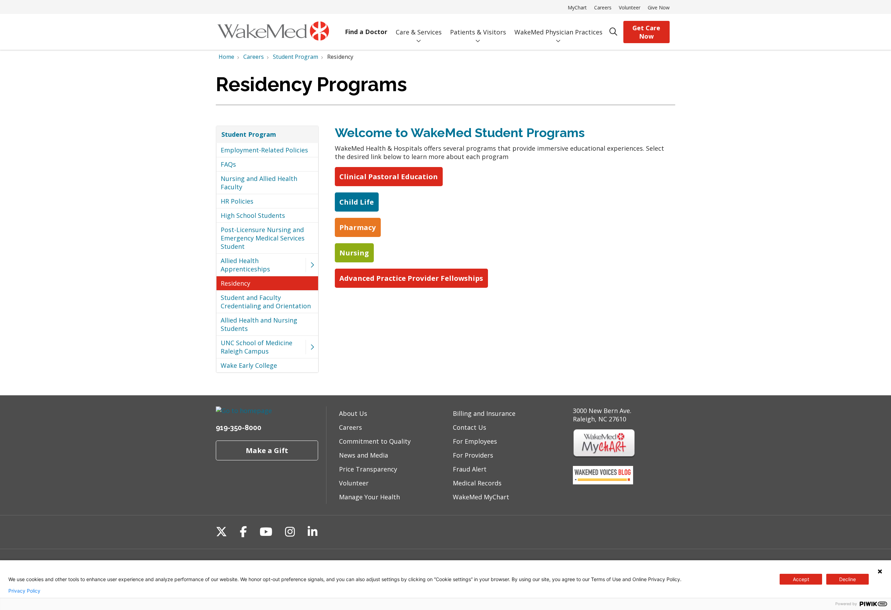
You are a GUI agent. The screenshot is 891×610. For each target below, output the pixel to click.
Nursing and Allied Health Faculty (259, 182)
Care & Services (419, 32)
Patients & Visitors (478, 32)
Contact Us (469, 427)
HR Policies (237, 201)
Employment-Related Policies (264, 150)
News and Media (363, 455)
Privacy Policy (24, 591)
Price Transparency (368, 469)
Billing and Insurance (484, 413)
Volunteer (629, 7)
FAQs (228, 164)
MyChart (577, 7)
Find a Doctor (366, 31)
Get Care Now (646, 32)
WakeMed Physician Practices (558, 32)
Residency (235, 283)
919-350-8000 (238, 427)
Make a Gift (267, 450)
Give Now (659, 7)
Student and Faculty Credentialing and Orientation (266, 301)
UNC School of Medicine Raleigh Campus (256, 347)
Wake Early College (249, 365)
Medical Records (477, 483)
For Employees (475, 441)
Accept (801, 579)
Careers (603, 7)
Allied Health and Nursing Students (259, 324)
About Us (353, 413)
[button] (312, 265)
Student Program (248, 134)
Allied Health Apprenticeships (245, 264)
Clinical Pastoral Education (388, 176)
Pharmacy (357, 227)
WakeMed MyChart (481, 497)
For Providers (473, 455)
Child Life (356, 202)
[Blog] (603, 482)
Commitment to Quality (375, 441)
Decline (847, 579)
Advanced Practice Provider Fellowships (411, 278)
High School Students (253, 215)
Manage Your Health (369, 497)
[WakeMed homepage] (273, 32)
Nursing (354, 253)
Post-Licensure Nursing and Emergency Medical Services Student (263, 238)
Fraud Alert (470, 469)
